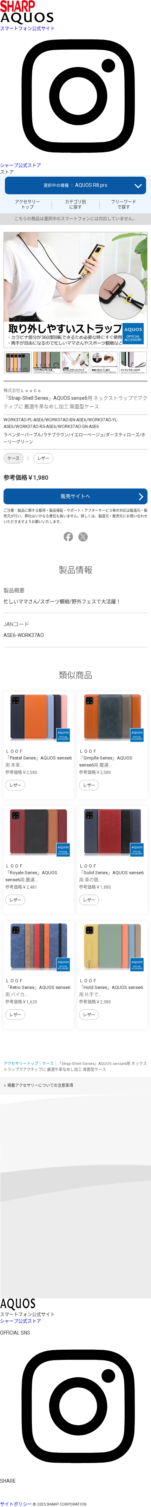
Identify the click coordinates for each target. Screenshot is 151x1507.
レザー (43, 458)
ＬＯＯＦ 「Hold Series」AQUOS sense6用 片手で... (111, 987)
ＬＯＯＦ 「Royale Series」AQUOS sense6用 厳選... (31, 872)
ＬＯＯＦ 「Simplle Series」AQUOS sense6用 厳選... (105, 758)
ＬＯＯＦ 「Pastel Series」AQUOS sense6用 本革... (38, 758)
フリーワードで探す (123, 204)
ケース (13, 458)
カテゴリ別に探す (75, 204)
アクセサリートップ (27, 204)
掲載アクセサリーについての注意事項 (40, 1085)
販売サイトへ (75, 496)
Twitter (84, 537)
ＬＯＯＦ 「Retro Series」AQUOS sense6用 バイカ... (37, 987)
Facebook (69, 537)
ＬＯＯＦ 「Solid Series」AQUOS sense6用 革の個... (111, 872)
